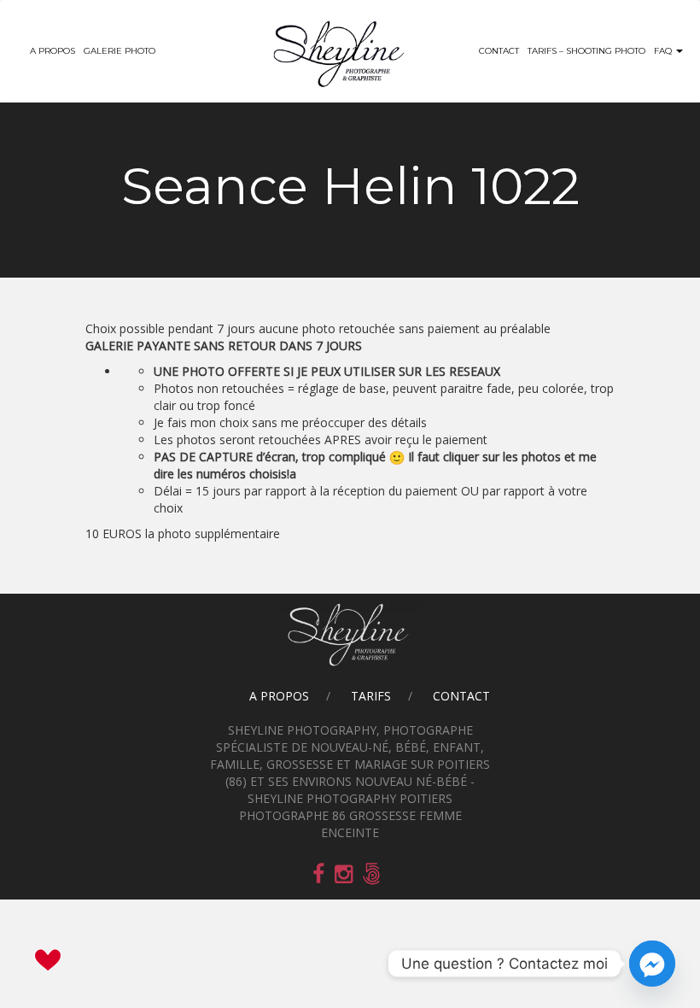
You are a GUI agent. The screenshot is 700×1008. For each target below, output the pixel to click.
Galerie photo (119, 50)
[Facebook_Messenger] (652, 964)
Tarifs (371, 696)
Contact (499, 50)
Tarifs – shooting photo (586, 50)
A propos (52, 50)
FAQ (664, 50)
